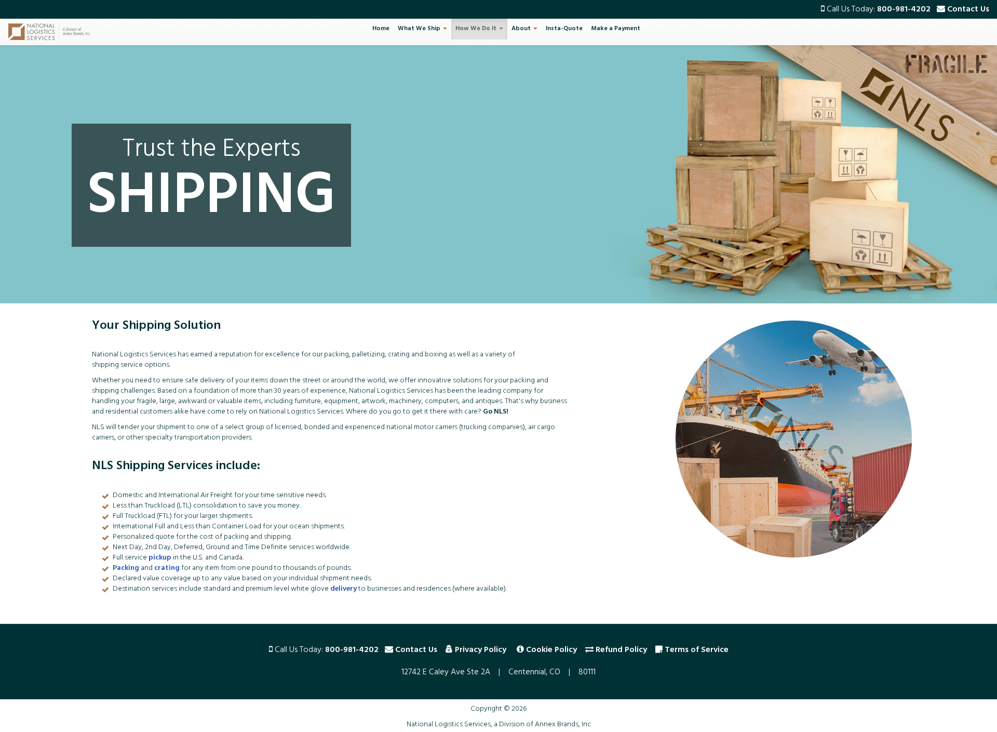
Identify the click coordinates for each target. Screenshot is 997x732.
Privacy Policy (480, 650)
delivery (343, 589)
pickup (160, 558)
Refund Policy (621, 650)
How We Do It (476, 29)
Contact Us (968, 10)
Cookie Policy (551, 650)
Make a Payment (615, 29)
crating (167, 569)
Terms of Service (697, 650)
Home (380, 29)
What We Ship (420, 29)
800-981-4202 (904, 10)
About (521, 29)
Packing (126, 569)
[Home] (53, 32)
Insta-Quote (564, 29)
